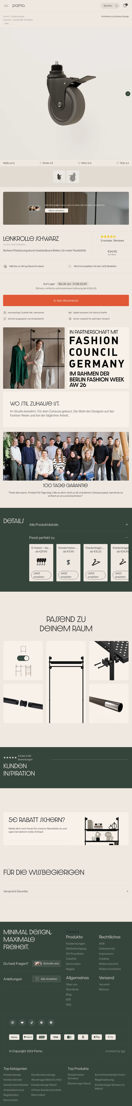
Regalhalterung (104, 1079)
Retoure (104, 989)
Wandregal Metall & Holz (46, 1079)
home (6, 16)
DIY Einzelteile (75, 953)
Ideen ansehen (56, 210)
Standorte (72, 989)
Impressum (106, 953)
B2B (68, 999)
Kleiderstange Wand (44, 1084)
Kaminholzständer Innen (110, 1074)
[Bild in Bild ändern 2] (73, 177)
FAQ (68, 1004)
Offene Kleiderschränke (46, 1090)
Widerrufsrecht (108, 963)
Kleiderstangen (75, 943)
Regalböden (11, 1095)
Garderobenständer (16, 1084)
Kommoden (73, 963)
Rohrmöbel (38, 1095)
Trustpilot (72, 932)
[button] (112, 236)
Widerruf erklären (110, 969)
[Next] (127, 93)
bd (123, 1051)
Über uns (71, 984)
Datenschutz (107, 948)
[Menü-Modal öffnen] (6, 6)
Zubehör (71, 958)
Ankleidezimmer (13, 1090)
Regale (70, 969)
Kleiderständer (12, 1079)
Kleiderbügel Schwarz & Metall (109, 1086)
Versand (104, 984)
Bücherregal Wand (79, 1083)
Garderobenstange (43, 1074)
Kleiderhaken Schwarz (76, 1076)
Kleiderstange (12, 1074)
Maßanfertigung (76, 948)
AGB (102, 943)
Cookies (104, 958)
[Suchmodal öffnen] (117, 6)
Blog (69, 994)
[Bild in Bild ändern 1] (59, 177)
